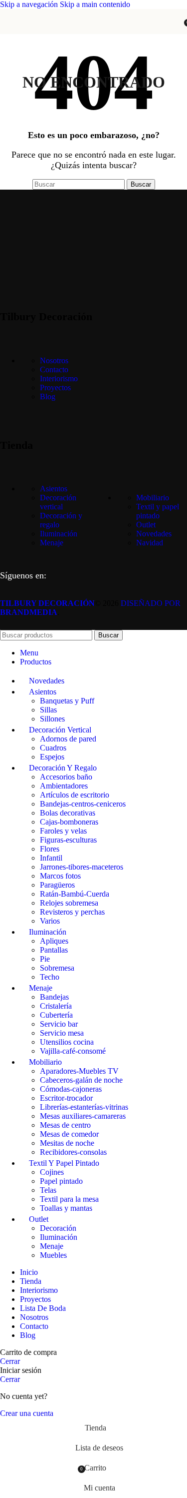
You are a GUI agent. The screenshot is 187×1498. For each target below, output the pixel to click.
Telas (48, 1190)
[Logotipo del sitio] (93, 36)
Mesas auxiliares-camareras (83, 1116)
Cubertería (56, 1015)
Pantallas (54, 950)
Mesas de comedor (69, 1134)
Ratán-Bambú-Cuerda (74, 894)
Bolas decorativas (67, 813)
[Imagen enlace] (50, 281)
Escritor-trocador (66, 1098)
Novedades (154, 533)
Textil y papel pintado (157, 511)
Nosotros (54, 360)
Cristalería (56, 1006)
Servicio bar (59, 1024)
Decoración (58, 1228)
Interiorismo (59, 378)
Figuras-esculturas (68, 840)
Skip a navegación (30, 4)
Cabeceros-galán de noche (81, 1080)
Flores (49, 849)
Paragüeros (57, 885)
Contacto (54, 369)
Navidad (149, 542)
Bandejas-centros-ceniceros (83, 804)
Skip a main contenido (95, 4)
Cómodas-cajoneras (71, 1089)
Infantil (51, 858)
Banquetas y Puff (67, 700)
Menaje (51, 542)
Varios (50, 921)
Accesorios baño (66, 777)
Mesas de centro (65, 1125)
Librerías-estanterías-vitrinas (84, 1107)
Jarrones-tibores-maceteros (81, 867)
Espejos (52, 757)
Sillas (48, 709)
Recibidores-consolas (73, 1152)
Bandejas (54, 997)
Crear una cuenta (26, 1413)
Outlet (146, 524)
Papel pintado (61, 1181)
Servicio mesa (62, 1033)
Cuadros (53, 747)
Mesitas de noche (67, 1143)
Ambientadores (64, 786)
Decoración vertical (58, 502)
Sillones (52, 718)
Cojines (52, 1172)
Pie (45, 959)
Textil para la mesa (69, 1199)
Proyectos (55, 387)
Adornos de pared (68, 738)
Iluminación (58, 533)
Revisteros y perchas (72, 912)
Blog (47, 396)
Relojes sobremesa (69, 903)
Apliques (54, 941)
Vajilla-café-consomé (73, 1051)
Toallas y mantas (66, 1208)
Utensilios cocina (67, 1042)
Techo (49, 977)
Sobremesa (57, 968)
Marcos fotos (60, 876)
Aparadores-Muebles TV (79, 1071)
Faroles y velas (63, 831)
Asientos (53, 488)
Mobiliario (152, 497)
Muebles (53, 1255)
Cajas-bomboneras (69, 822)
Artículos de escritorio (74, 795)
